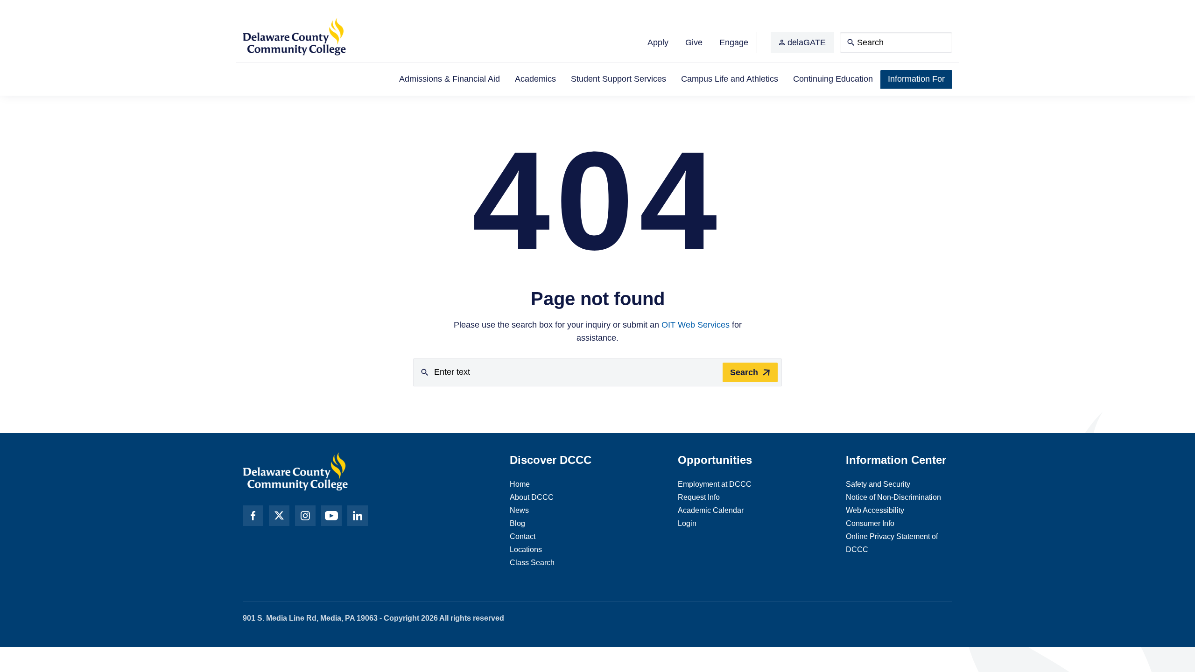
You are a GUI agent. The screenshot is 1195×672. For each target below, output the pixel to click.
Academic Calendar (711, 510)
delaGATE (806, 42)
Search (744, 372)
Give (694, 42)
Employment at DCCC (715, 484)
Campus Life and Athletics (729, 79)
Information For (916, 79)
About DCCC (532, 497)
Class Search (532, 563)
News (519, 510)
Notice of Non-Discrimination (893, 497)
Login (687, 523)
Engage (733, 42)
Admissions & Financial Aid (449, 79)
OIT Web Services (695, 324)
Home (520, 484)
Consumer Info (870, 523)
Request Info (699, 497)
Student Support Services (618, 79)
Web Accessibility (875, 510)
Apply (657, 42)
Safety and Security (878, 484)
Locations (526, 549)
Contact (522, 536)
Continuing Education (833, 79)
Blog (517, 523)
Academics (535, 79)
